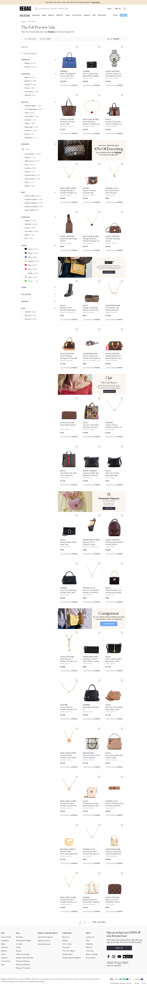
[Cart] (124, 8)
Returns (89, 947)
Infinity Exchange (23, 954)
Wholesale (102, 15)
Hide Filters (32, 39)
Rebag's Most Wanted (24, 958)
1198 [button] (94, 922)
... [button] (89, 922)
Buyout (18, 951)
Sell (123, 15)
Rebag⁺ (65, 940)
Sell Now (19, 937)
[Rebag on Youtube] (119, 956)
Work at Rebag (91, 954)
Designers (36, 15)
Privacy (136, 983)
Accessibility (91, 958)
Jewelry (51, 15)
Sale (94, 15)
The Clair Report (68, 951)
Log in (109, 8)
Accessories (77, 15)
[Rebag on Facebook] (109, 956)
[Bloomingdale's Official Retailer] (118, 963)
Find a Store (67, 944)
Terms (144, 983)
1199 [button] (98, 922)
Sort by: (113, 39)
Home (23, 21)
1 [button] (80, 922)
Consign (19, 944)
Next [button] (103, 922)
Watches (59, 15)
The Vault (66, 947)
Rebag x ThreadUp (23, 968)
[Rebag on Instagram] (113, 956)
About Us (66, 937)
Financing (90, 951)
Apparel (87, 15)
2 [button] (84, 922)
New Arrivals (25, 15)
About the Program (45, 937)
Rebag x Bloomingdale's (71, 958)
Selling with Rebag (23, 940)
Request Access (44, 940)
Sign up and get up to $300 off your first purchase (123, 934)
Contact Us (90, 937)
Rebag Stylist (67, 954)
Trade (115, 15)
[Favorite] (76, 47)
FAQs (88, 940)
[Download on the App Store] (128, 956)
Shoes (67, 15)
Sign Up (118, 8)
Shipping (89, 944)
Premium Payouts (23, 961)
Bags (44, 15)
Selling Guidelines (23, 964)
